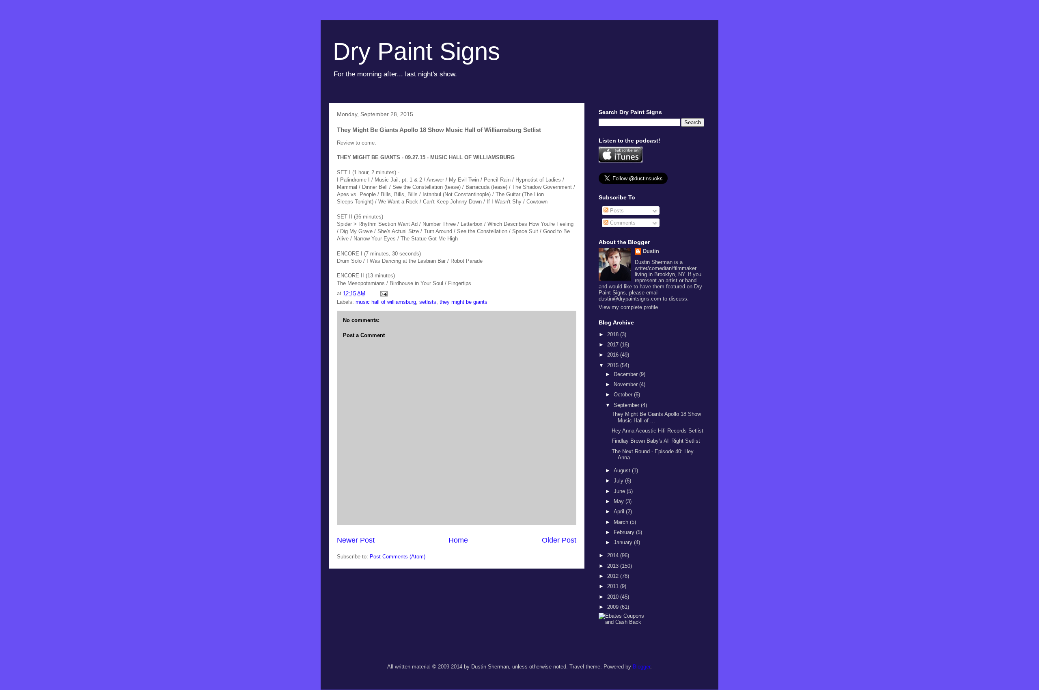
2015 (613, 365)
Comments (622, 223)
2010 (613, 597)
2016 (613, 355)
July (619, 481)
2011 (613, 586)
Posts (616, 211)
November (626, 384)
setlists (427, 302)
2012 (613, 576)
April (620, 511)
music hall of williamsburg (386, 302)
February (625, 532)
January (624, 542)
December (626, 374)
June (620, 491)
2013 (613, 566)
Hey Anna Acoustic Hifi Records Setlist (657, 431)
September (627, 405)
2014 (613, 555)
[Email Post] (383, 293)
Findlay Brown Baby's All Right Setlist (656, 441)
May (619, 501)
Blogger (641, 667)
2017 (613, 345)
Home (458, 540)
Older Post (559, 540)
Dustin (651, 251)
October (624, 395)
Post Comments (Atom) (397, 557)
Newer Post (356, 540)
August (623, 470)
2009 (613, 607)
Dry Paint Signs (416, 51)
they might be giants (463, 302)
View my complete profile (628, 307)
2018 (613, 334)
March (622, 522)
